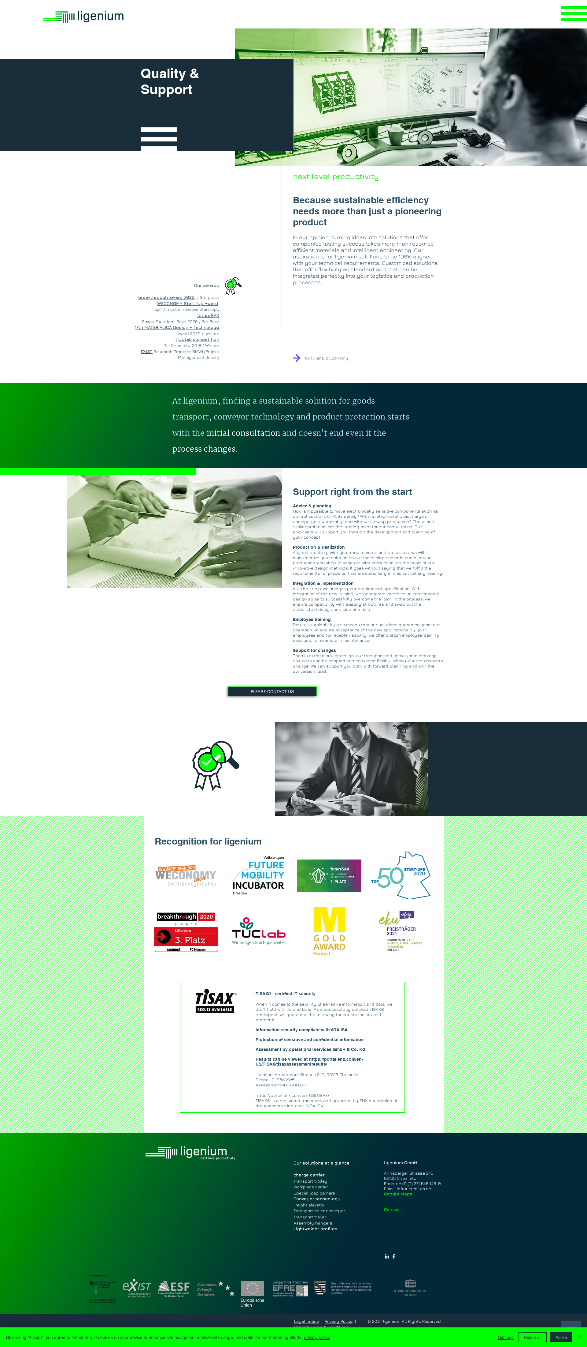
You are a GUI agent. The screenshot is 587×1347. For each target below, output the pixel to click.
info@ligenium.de (414, 1188)
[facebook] (394, 1256)
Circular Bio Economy (326, 357)
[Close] (579, 1337)
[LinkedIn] (387, 1256)
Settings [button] (506, 1337)
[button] (574, 13)
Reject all (532, 1337)
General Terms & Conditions (321, 1327)
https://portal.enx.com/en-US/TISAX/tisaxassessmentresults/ (309, 1062)
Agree (561, 1337)
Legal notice (306, 1321)
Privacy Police (339, 1321)
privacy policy (317, 1337)
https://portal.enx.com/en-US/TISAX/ (292, 1095)
